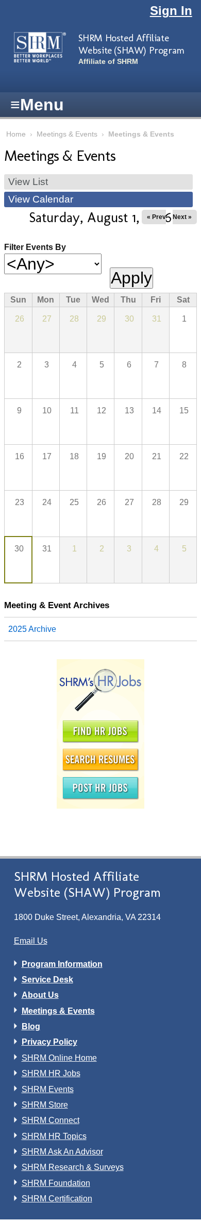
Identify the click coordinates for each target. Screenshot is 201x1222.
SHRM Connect (50, 1120)
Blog (31, 1026)
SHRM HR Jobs (51, 1073)
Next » (182, 217)
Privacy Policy (49, 1041)
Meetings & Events (67, 134)
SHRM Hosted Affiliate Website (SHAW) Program (131, 44)
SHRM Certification (57, 1198)
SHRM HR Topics (54, 1136)
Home (16, 134)
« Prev (156, 217)
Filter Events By (35, 247)
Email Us (30, 940)
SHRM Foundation (56, 1183)
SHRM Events (48, 1089)
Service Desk (47, 979)
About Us (40, 995)
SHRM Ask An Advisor (62, 1151)
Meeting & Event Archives (56, 605)
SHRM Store (45, 1104)
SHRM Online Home (59, 1057)
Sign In (171, 11)
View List (28, 181)
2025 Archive (32, 629)
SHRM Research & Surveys (73, 1167)
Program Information (62, 964)
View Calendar (40, 199)
